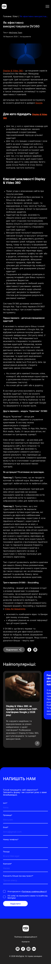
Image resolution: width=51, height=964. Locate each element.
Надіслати (15, 903)
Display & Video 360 (13, 70)
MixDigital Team (15, 32)
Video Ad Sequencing (15, 609)
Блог (16, 16)
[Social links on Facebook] (23, 949)
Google (38, 103)
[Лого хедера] (4, 6)
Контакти (25, 942)
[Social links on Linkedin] (18, 949)
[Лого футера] (26, 928)
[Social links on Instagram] (28, 949)
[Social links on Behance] (34, 949)
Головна (7, 16)
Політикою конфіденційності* (34, 891)
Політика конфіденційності (25, 937)
